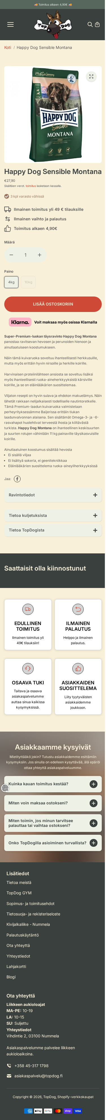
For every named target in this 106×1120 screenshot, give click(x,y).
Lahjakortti (16, 984)
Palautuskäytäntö (23, 953)
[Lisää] (40, 255)
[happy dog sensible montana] (91, 76)
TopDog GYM (19, 911)
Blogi (11, 995)
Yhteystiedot (18, 974)
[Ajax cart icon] (97, 24)
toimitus (31, 185)
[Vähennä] (11, 255)
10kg (28, 282)
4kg (11, 282)
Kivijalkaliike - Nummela (28, 942)
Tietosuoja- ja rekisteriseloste (33, 932)
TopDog (48, 1115)
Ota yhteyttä (18, 963)
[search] (90, 24)
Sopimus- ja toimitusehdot (31, 921)
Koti (7, 47)
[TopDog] (53, 24)
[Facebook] (17, 479)
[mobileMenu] (10, 24)
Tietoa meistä (19, 900)
